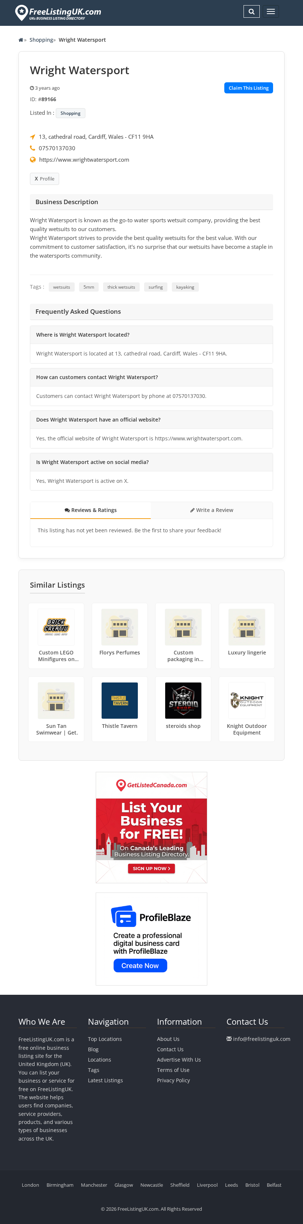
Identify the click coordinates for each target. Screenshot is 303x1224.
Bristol (252, 1185)
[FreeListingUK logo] (57, 12)
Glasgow (124, 1185)
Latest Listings (105, 1080)
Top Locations (105, 1038)
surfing (156, 287)
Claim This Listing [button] (249, 88)
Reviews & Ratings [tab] (93, 509)
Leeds (231, 1185)
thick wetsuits (121, 287)
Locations (99, 1059)
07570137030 (57, 148)
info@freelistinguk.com (261, 1038)
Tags (93, 1069)
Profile (47, 178)
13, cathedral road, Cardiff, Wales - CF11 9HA (96, 136)
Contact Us (170, 1049)
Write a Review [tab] (214, 509)
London (30, 1185)
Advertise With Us (179, 1059)
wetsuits (61, 287)
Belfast (274, 1185)
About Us (168, 1038)
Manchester (94, 1185)
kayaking (185, 287)
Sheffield (180, 1185)
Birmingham (60, 1185)
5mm (89, 287)
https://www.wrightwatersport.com (84, 159)
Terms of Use (173, 1069)
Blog (93, 1049)
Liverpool (207, 1185)
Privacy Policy (173, 1080)
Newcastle (151, 1185)
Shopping (41, 39)
